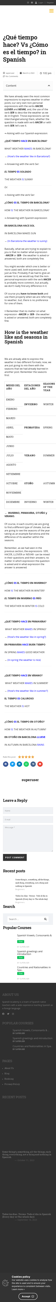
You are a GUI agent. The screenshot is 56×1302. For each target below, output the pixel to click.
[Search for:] (28, 919)
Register (50, 3)
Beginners (20, 889)
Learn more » (18, 1289)
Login (40, 2)
